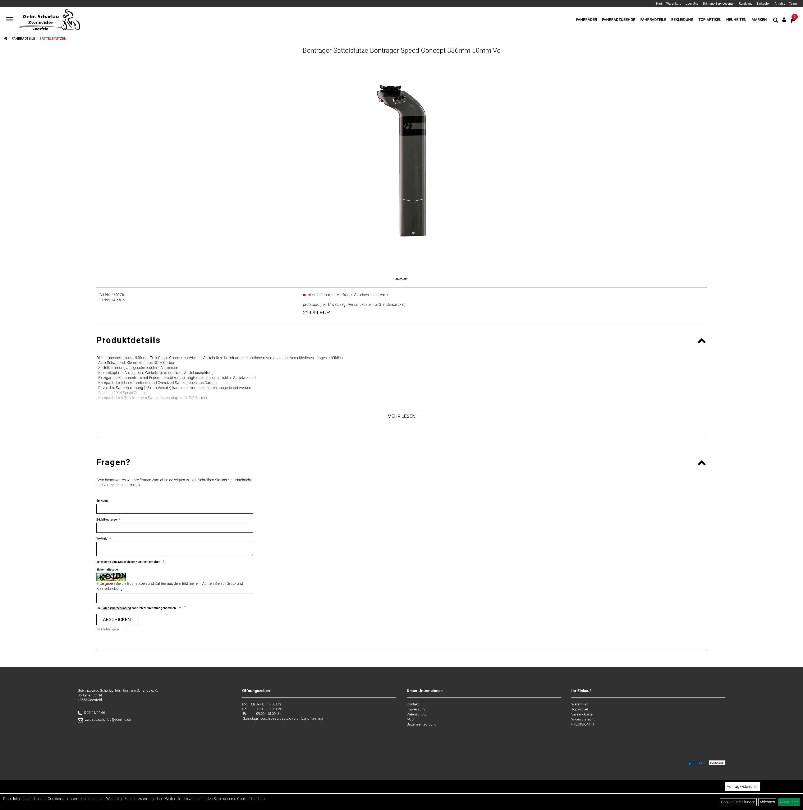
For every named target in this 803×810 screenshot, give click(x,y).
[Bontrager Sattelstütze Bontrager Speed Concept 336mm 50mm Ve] (401, 160)
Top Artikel (709, 19)
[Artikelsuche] (775, 21)
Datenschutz (416, 714)
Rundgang (745, 3)
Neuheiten (736, 19)
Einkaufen (763, 3)
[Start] (5, 39)
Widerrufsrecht (583, 719)
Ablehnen (767, 802)
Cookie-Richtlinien (251, 798)
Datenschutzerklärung (116, 608)
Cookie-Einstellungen (738, 802)
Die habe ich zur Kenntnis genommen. (136, 608)
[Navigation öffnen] (9, 20)
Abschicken (117, 619)
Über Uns (691, 3)
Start (658, 3)
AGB (410, 719)
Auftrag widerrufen (742, 786)
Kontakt (413, 704)
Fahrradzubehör (618, 19)
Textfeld (101, 538)
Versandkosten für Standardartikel (376, 304)
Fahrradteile (653, 19)
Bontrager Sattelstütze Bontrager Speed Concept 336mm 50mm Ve (401, 50)
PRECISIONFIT (583, 724)
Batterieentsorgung (421, 724)
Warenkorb (673, 3)
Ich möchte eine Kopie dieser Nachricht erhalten (128, 561)
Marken (759, 19)
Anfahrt (780, 3)
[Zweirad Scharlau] (49, 19)
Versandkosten (583, 714)
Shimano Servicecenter (718, 3)
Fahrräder (586, 19)
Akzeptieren (789, 802)
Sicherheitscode (107, 569)
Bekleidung (682, 19)
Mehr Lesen (401, 416)
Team (793, 3)
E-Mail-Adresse (106, 519)
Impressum (416, 709)
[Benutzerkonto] (784, 19)
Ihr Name (102, 500)
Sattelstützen (53, 39)
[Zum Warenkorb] (792, 21)
